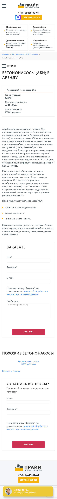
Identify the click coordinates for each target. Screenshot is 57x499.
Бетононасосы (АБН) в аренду (25, 54)
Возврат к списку (11, 371)
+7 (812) (28, 12)
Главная (5, 54)
